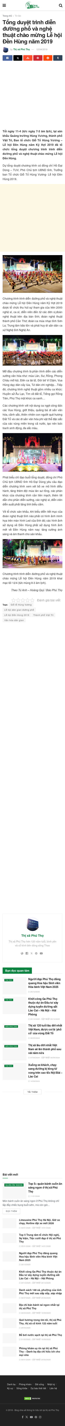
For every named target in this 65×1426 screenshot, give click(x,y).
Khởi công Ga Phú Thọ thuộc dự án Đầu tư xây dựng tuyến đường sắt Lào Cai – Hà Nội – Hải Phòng (43, 1006)
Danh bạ (11, 1384)
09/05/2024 (35, 1038)
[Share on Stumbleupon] (27, 58)
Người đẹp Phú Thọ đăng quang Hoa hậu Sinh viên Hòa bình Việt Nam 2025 (44, 983)
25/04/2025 (26, 1328)
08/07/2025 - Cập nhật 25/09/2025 (36, 1298)
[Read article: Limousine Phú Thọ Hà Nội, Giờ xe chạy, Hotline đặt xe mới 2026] (9, 1223)
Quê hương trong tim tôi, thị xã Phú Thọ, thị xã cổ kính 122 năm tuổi (40, 1321)
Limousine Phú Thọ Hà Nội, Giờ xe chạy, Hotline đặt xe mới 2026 (39, 1221)
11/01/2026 (35, 1196)
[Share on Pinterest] (37, 58)
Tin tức (18, 15)
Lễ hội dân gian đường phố (19, 609)
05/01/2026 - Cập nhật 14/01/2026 (36, 1246)
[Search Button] (60, 5)
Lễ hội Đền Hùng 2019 (16, 614)
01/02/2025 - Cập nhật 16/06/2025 (36, 1339)
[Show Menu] (4, 5)
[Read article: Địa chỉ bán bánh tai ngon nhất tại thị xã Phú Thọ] (9, 1308)
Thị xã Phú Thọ (21, 49)
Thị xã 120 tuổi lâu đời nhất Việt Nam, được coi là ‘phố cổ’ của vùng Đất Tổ (45, 1029)
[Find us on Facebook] (22, 1417)
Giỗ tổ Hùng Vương (21, 604)
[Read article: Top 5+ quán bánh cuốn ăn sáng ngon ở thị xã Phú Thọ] (15, 1190)
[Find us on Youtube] (31, 1417)
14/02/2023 (35, 1081)
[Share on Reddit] (48, 58)
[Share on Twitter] (18, 58)
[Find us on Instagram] (40, 1417)
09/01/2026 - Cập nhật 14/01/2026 (36, 1228)
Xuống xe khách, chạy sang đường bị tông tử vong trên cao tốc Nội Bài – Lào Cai (45, 1070)
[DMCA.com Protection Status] (32, 1398)
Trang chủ (7, 15)
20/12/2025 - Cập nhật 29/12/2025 (45, 1019)
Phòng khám (25, 1384)
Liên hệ (53, 1388)
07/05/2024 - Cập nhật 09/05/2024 (45, 1057)
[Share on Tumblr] (57, 58)
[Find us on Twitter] (26, 1417)
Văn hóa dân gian (14, 620)
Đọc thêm (13, 1210)
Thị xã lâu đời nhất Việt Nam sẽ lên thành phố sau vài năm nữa (44, 1049)
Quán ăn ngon (14, 1185)
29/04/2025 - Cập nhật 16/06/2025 (36, 1313)
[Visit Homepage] (32, 5)
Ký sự (10, 1388)
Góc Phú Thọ (11, 1026)
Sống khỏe (21, 1388)
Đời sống (39, 1384)
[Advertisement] (32, 96)
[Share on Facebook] (7, 58)
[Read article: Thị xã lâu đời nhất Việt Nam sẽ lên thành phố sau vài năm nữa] (15, 1051)
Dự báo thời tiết (38, 1388)
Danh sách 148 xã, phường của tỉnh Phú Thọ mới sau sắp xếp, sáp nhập (40, 1291)
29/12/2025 (35, 992)
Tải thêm (33, 1091)
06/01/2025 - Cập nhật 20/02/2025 (36, 1359)
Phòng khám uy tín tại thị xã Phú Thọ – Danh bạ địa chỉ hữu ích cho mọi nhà (39, 1351)
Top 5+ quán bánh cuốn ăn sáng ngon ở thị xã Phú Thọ (45, 1187)
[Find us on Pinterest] (36, 1417)
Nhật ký (51, 1384)
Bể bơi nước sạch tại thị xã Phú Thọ (40, 1335)
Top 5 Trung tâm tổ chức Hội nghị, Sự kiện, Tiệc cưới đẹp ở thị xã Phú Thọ (40, 1238)
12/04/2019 (41, 49)
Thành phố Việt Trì (43, 614)
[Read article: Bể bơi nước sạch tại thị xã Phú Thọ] (9, 1338)
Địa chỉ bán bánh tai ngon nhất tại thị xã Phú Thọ (39, 1306)
